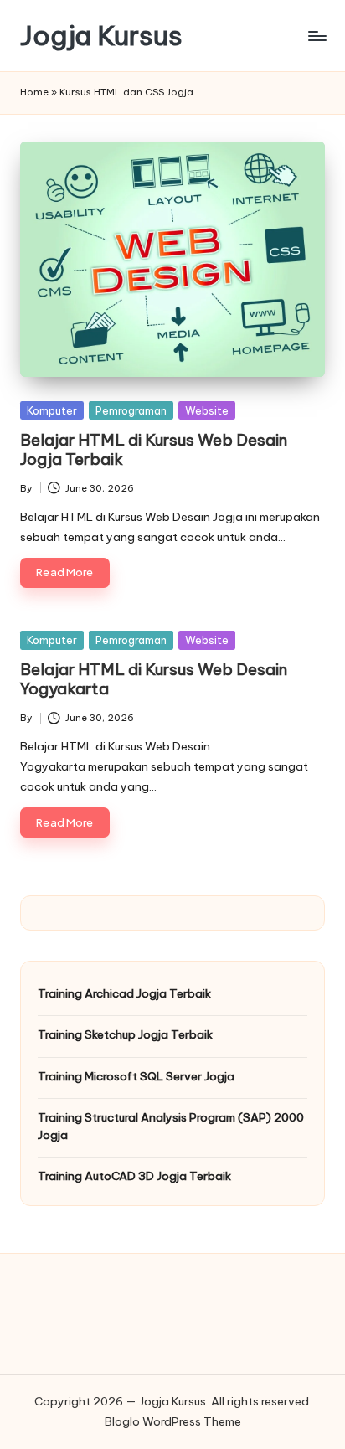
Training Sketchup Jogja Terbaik (125, 1034)
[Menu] (316, 35)
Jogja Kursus (101, 35)
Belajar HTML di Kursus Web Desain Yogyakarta (153, 679)
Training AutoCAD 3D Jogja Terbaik (134, 1175)
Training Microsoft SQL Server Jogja (136, 1076)
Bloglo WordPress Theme (173, 1421)
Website (207, 410)
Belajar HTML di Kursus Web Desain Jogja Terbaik (153, 449)
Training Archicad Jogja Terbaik (124, 993)
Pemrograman (131, 410)
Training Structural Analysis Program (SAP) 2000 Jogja (171, 1126)
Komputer (52, 410)
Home (34, 92)
